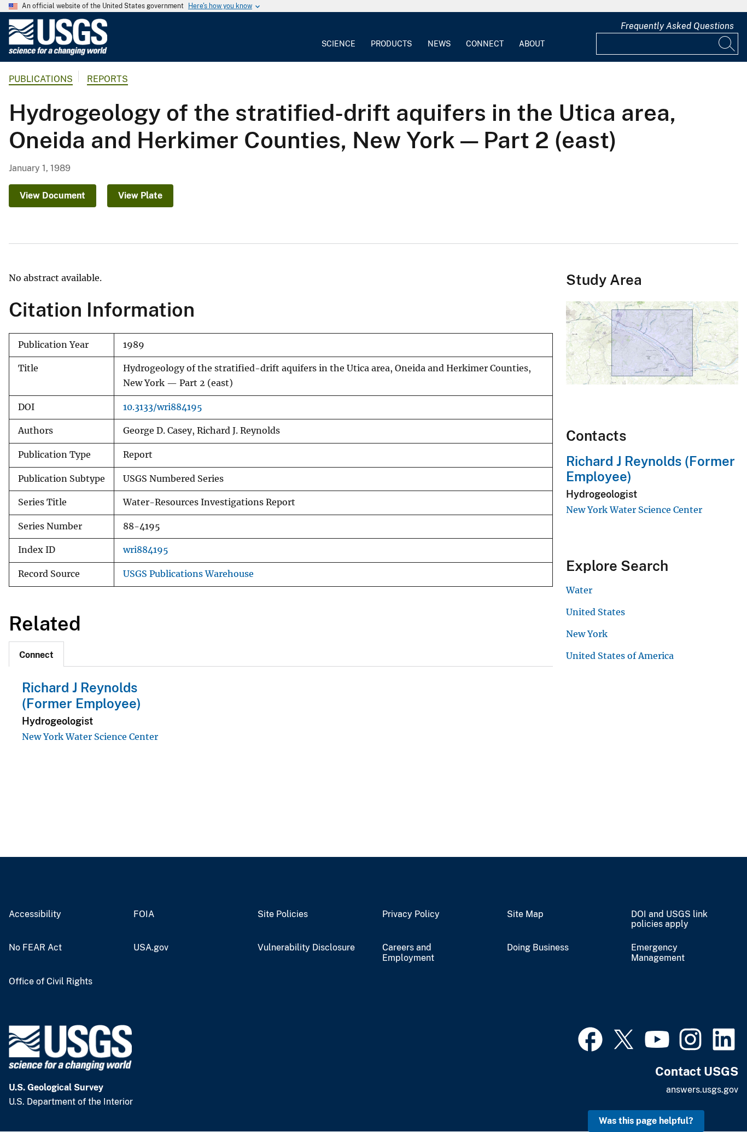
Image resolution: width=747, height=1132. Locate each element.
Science (338, 43)
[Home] (58, 53)
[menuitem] (338, 37)
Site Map (525, 914)
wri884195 (145, 550)
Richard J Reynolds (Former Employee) (81, 695)
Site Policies (283, 914)
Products (391, 43)
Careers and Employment (408, 953)
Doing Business (538, 948)
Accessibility (35, 914)
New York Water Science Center (90, 736)
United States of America (620, 655)
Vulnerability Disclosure (306, 948)
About (532, 43)
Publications (41, 79)
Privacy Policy (411, 914)
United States (595, 611)
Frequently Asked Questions (677, 26)
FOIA (143, 914)
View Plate (140, 195)
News (439, 43)
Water (579, 590)
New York (587, 633)
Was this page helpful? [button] (646, 1121)
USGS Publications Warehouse (188, 574)
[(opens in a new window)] (590, 1038)
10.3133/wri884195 (162, 407)
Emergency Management (658, 953)
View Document (52, 195)
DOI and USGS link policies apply (669, 919)
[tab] (36, 654)
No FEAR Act (35, 948)
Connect (485, 43)
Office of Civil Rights (50, 982)
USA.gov (150, 948)
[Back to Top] (707, 1092)
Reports (107, 79)
